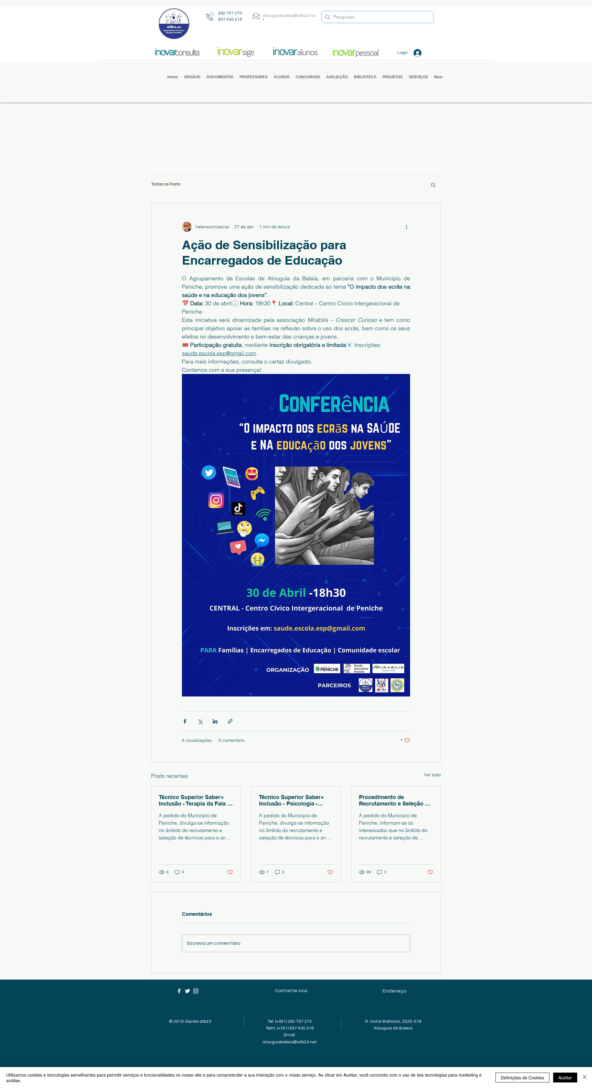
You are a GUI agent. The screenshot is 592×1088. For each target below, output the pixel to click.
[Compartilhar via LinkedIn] (215, 721)
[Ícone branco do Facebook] (179, 991)
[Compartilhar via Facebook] (185, 721)
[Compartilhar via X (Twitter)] (200, 721)
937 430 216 (230, 19)
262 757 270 (230, 13)
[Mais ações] (406, 226)
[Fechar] (584, 1077)
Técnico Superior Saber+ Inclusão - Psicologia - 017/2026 (291, 800)
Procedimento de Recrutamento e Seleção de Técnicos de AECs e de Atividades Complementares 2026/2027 (395, 800)
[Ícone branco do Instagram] (195, 991)
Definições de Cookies (522, 1077)
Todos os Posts (165, 184)
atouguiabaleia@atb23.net (289, 1042)
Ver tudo (432, 774)
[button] (192, 77)
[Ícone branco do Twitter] (187, 991)
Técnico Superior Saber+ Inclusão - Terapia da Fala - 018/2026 (194, 800)
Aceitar (565, 1077)
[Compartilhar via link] (230, 721)
